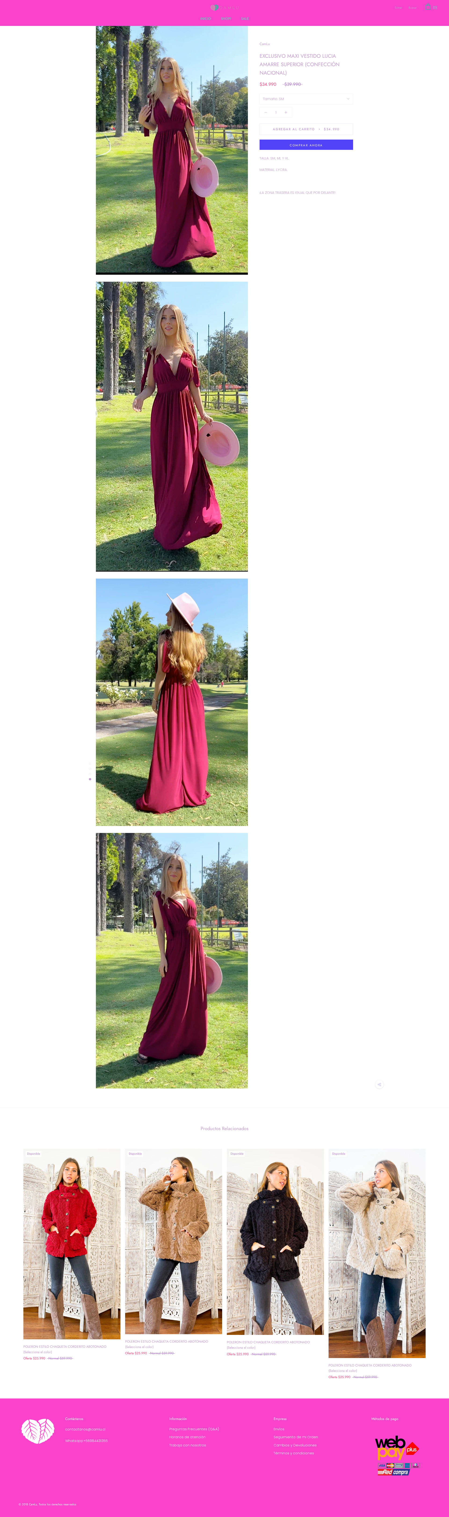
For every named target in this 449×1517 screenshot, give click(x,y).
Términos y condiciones (294, 1453)
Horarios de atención (187, 1436)
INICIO (205, 18)
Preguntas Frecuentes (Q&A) (194, 1429)
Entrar (398, 7)
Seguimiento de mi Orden (296, 1436)
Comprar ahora (306, 145)
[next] (434, 1259)
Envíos (279, 1429)
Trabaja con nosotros (187, 1445)
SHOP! (226, 18)
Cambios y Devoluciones (295, 1445)
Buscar (413, 7)
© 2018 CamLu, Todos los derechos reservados (47, 1504)
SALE (245, 18)
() (434, 7)
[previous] (14, 1259)
